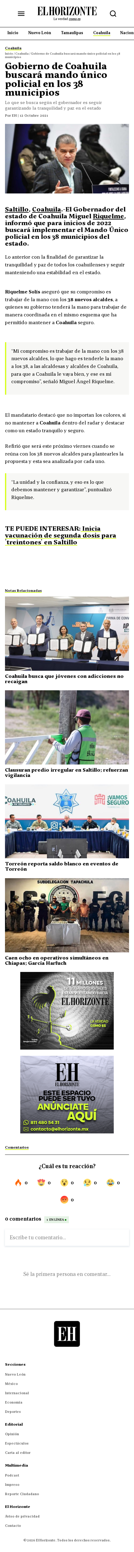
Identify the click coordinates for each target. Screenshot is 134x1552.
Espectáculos (17, 1443)
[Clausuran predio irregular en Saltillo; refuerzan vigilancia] (67, 727)
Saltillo (17, 209)
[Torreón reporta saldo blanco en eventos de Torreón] (67, 821)
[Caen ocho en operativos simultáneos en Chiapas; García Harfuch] (67, 915)
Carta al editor (18, 1452)
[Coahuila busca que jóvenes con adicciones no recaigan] (67, 634)
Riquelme (108, 216)
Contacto (13, 1525)
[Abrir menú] (21, 13)
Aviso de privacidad (22, 1516)
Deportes (13, 1411)
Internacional (17, 1393)
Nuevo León (15, 1374)
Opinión (12, 1434)
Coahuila (46, 209)
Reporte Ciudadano (22, 1494)
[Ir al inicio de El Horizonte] (67, 13)
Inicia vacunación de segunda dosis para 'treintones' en (60, 535)
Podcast (12, 1475)
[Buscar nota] (113, 13)
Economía (13, 1402)
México (11, 1384)
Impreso (12, 1484)
